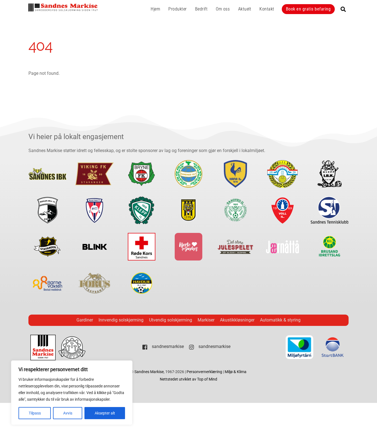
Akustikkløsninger (237, 320)
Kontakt (266, 9)
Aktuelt (244, 9)
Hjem (155, 9)
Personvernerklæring (205, 371)
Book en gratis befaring (308, 9)
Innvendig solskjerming (121, 320)
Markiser (206, 320)
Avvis (67, 413)
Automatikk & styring (280, 320)
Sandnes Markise (149, 371)
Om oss (223, 9)
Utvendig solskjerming (170, 320)
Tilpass (35, 413)
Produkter (177, 9)
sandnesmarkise (167, 346)
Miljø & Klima (235, 371)
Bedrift (201, 9)
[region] (71, 392)
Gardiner (84, 320)
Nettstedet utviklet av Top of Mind (188, 379)
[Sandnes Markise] (62, 9)
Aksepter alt (105, 413)
